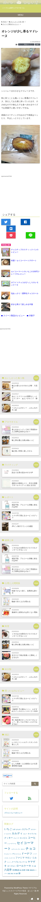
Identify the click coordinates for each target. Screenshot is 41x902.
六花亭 (8, 869)
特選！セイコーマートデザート (24, 260)
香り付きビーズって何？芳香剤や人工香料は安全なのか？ (24, 430)
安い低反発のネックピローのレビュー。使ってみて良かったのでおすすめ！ (24, 722)
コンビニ (23, 838)
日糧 (27, 870)
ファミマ (19, 857)
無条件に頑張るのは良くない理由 (24, 612)
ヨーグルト (11, 866)
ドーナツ (26, 853)
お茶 (14, 829)
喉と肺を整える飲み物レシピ (23, 440)
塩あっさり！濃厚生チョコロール (24, 293)
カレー (25, 834)
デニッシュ (16, 854)
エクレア (26, 829)
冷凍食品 (16, 870)
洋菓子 (38, 44)
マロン (28, 857)
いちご (8, 829)
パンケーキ (12, 858)
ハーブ (35, 854)
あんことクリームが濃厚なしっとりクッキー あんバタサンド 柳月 (24, 398)
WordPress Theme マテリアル (25, 888)
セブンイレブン (16, 849)
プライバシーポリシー (13, 813)
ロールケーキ (23, 865)
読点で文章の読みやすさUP (22, 472)
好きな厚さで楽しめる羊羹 (22, 304)
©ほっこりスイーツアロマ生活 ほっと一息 (19, 891)
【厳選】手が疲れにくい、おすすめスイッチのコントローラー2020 (25, 710)
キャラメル (32, 834)
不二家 (34, 866)
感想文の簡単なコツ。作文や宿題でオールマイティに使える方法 (24, 484)
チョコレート (8, 854)
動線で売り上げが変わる (21, 601)
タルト (23, 849)
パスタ (6, 858)
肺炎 (12, 873)
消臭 (9, 873)
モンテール (23, 862)
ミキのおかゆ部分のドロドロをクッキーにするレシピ (24, 549)
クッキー (8, 838)
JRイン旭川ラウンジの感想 (22, 526)
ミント (9, 862)
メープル (15, 862)
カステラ (8, 834)
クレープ (16, 838)
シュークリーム (11, 843)
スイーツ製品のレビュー (26, 44)
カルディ (17, 833)
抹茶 (24, 870)
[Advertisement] (20, 193)
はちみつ (18, 829)
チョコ (31, 848)
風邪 (16, 873)
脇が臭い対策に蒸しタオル (22, 451)
